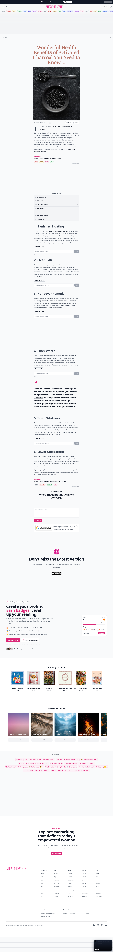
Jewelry (84, 883)
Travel (82, 11)
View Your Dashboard (31, 640)
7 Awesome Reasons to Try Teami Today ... (80, 763)
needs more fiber (56, 763)
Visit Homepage (56, 853)
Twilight (70, 896)
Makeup (56, 886)
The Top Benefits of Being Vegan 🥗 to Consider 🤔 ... (24, 767)
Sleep (69, 893)
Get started (101, 633)
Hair (97, 880)
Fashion (70, 876)
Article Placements (91, 910)
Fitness (19, 11)
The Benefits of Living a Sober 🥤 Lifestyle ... (61, 767)
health (4, 38)
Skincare (9, 11)
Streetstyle (85, 893)
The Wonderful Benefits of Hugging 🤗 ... (93, 767)
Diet (91, 11)
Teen (95, 11)
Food (64, 11)
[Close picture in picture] (95, 941)
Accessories (44, 870)
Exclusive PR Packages (69, 913)
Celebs (49, 11)
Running (40, 11)
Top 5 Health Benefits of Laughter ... (36, 771)
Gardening (71, 880)
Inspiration (57, 883)
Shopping (49, 484)
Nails (29, 11)
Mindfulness (70, 11)
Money (55, 11)
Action (36, 161)
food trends (52, 133)
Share (76, 123)
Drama (47, 161)
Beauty (98, 870)
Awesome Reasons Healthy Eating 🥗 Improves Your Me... (76, 760)
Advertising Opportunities (48, 913)
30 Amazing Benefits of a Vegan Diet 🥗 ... (33, 763)
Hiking (36, 484)
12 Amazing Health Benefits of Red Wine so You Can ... (35, 760)
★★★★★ (108, 38)
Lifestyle (98, 883)
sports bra (38, 397)
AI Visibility (66, 910)
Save (69, 123)
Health (14, 11)
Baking (84, 870)
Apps (55, 870)
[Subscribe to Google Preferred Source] (43, 527)
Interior (24, 11)
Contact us (43, 910)
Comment (38, 520)
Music (3, 11)
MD (49, 122)
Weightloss (99, 896)
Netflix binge (42, 484)
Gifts (83, 880)
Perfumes (84, 890)
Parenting (71, 890)
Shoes (42, 893)
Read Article (22, 740)
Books (86, 11)
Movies (84, 886)
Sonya (37, 123)
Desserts (77, 11)
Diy (55, 876)
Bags (45, 11)
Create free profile (13, 640)
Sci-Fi (52, 161)
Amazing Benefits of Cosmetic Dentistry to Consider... (70, 771)
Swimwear (105, 11)
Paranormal (57, 890)
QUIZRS (78, 163)
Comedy (41, 161)
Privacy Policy (89, 913)
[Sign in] (110, 6)
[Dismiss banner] (77, 526)
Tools (42, 900)
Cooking (55, 484)
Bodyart (34, 11)
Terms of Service (45, 916)
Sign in (38, 644)
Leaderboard (86, 633)
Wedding (84, 896)
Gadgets (56, 880)
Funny (99, 11)
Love (60, 11)
